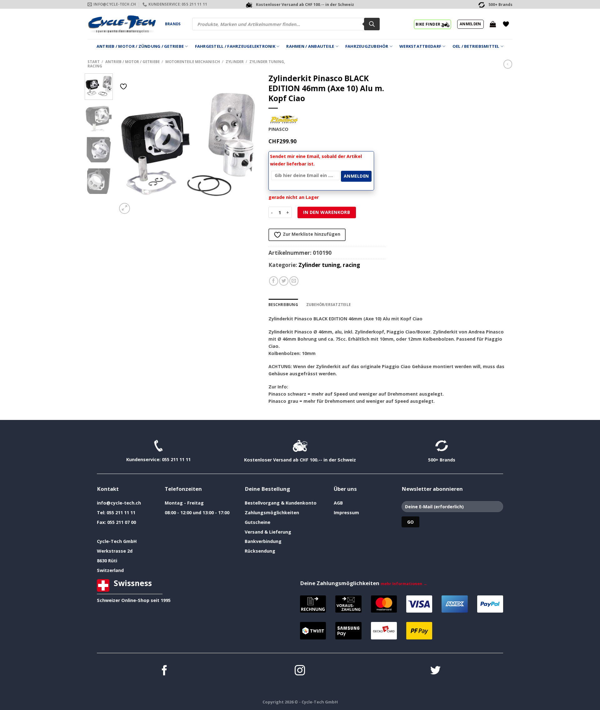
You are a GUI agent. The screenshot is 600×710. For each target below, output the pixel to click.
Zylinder (235, 61)
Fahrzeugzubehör (366, 46)
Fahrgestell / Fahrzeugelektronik (235, 46)
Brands (173, 24)
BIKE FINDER (428, 24)
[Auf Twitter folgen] (435, 671)
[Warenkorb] (493, 24)
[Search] (372, 24)
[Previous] (127, 144)
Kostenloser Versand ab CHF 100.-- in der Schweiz (300, 460)
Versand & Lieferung (268, 532)
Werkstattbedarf (420, 46)
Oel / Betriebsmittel (475, 46)
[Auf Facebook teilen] (273, 281)
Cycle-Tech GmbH (117, 541)
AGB (338, 503)
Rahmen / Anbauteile (310, 46)
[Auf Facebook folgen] (164, 671)
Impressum (346, 512)
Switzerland (110, 570)
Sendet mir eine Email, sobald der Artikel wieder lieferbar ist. (316, 160)
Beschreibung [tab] (283, 304)
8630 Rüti (107, 561)
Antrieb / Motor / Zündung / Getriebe (140, 46)
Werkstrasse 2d (114, 551)
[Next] (248, 144)
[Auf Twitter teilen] (283, 281)
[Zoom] (124, 208)
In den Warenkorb (326, 212)
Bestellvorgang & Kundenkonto (281, 503)
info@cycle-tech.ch (119, 503)
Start (94, 61)
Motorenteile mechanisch (192, 61)
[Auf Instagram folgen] (300, 671)
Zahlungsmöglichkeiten (272, 512)
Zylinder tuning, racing (329, 265)
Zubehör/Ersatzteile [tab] (328, 304)
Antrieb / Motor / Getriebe (132, 61)
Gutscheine (257, 522)
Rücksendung (260, 551)
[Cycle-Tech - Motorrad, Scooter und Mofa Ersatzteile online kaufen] (122, 24)
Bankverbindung (263, 541)
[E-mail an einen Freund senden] (294, 281)
